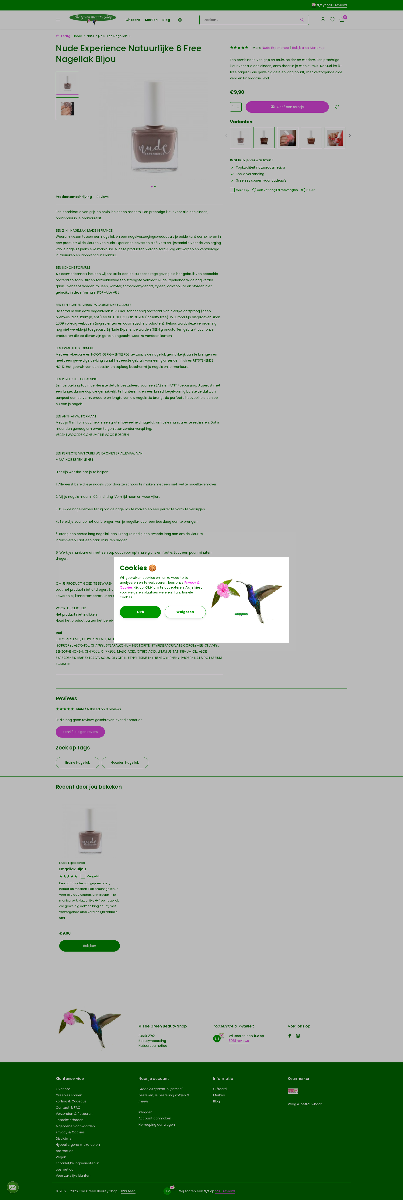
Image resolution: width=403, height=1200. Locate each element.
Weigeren (185, 612)
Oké (140, 612)
